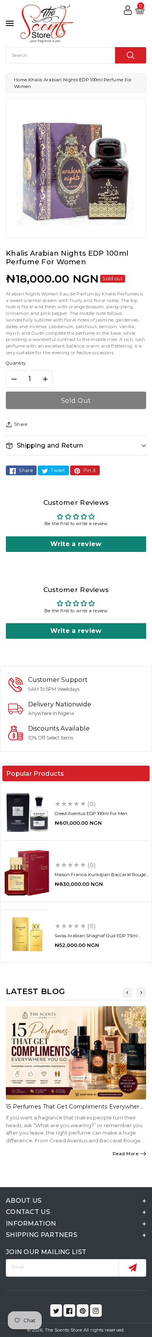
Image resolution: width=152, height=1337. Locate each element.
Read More (126, 1153)
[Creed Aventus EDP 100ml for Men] (26, 811)
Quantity (16, 363)
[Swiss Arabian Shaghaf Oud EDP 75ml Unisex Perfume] (26, 934)
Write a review (75, 544)
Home (20, 80)
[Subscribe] (132, 1268)
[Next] (141, 992)
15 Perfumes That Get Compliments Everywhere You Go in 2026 (74, 1110)
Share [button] (21, 424)
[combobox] (76, 55)
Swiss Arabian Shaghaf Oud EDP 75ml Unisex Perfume (96, 938)
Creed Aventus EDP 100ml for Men (91, 813)
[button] (76, 445)
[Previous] (127, 992)
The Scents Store (63, 1330)
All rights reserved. (104, 1330)
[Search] (130, 55)
